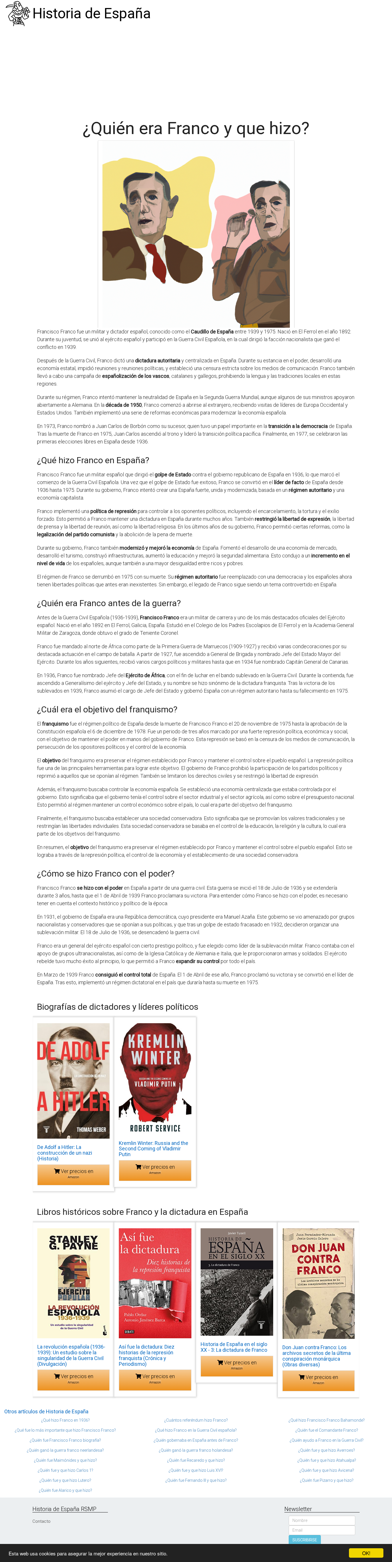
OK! (366, 1553)
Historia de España (91, 13)
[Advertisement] (196, 70)
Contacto (41, 1521)
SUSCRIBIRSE (304, 1540)
